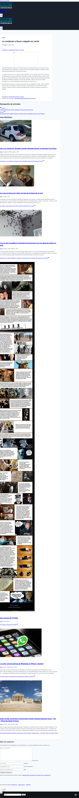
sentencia (33, 98)
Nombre (26, 763)
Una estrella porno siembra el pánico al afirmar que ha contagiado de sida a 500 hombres (22, 112)
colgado (24, 98)
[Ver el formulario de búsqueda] (1, 15)
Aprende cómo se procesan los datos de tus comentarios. (36, 775)
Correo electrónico (29, 766)
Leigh (5, 45)
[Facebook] (1, 11)
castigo (20, 98)
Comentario (35, 760)
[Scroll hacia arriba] (1, 790)
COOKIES (28, 784)
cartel (16, 98)
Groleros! (2, 12)
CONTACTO (14, 784)
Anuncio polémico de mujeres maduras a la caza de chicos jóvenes (16, 109)
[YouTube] (4, 11)
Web (25, 769)
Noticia (3, 37)
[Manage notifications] (76, 795)
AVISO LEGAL (21, 784)
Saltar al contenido (4, 0)
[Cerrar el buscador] (1, 793)
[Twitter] (3, 11)
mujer (28, 98)
